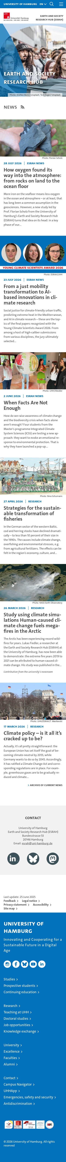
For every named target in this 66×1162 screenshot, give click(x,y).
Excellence (12, 1051)
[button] (42, 4)
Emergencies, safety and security (28, 1097)
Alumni (9, 1064)
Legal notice (29, 901)
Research (10, 1005)
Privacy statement (15, 905)
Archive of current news (46, 785)
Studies (9, 979)
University (11, 1045)
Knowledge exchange (20, 1031)
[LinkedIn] (13, 859)
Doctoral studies (16, 1018)
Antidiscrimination (18, 1103)
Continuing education (20, 992)
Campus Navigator (18, 1084)
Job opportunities (17, 1025)
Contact (9, 1078)
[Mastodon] (53, 859)
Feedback (10, 901)
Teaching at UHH (16, 1012)
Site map (9, 908)
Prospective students (19, 985)
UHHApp (10, 1090)
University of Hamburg (20, 4)
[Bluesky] (33, 859)
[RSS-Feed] (22, 107)
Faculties (10, 1058)
